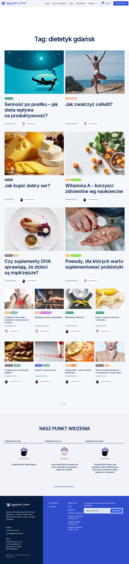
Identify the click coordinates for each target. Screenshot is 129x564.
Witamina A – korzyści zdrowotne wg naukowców (94, 188)
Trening (38, 365)
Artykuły (8, 180)
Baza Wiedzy (80, 3)
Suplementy (76, 180)
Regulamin (71, 510)
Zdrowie (14, 312)
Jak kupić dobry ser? (27, 185)
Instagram (52, 507)
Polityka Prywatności (75, 513)
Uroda (74, 98)
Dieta (68, 98)
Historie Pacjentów (59, 3)
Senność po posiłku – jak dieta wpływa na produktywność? (31, 109)
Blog (69, 507)
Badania (91, 3)
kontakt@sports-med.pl (14, 533)
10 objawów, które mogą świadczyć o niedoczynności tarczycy (17, 319)
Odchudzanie (46, 312)
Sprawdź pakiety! (120, 3)
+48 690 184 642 (12, 530)
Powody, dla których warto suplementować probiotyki (94, 264)
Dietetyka (8, 98)
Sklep (71, 3)
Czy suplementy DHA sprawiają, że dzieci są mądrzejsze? (28, 266)
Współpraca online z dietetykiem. (49, 317)
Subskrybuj (116, 511)
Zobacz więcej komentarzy (64, 486)
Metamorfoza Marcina (74, 317)
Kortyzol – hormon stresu (45, 370)
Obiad (74, 365)
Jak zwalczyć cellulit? (89, 104)
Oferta (47, 3)
